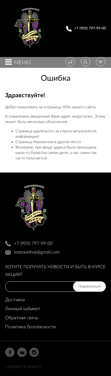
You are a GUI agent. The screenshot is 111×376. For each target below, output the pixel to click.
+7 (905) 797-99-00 (90, 28)
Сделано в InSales (23, 367)
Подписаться (89, 286)
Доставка (15, 300)
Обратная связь (21, 318)
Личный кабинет (22, 309)
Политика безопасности (30, 327)
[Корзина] (101, 62)
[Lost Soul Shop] (27, 49)
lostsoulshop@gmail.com (37, 252)
